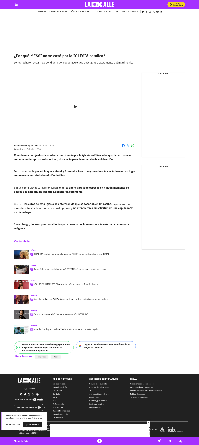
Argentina (42, 357)
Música (33, 250)
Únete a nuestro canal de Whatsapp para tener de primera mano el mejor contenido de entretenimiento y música (46, 347)
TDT (90, 391)
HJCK (55, 397)
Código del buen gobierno (99, 394)
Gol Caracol (57, 391)
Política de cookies (137, 394)
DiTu (54, 401)
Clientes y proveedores (98, 401)
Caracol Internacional (61, 411)
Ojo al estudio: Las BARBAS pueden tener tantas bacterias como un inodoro (71, 299)
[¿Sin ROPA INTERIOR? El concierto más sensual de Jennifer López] (21, 284)
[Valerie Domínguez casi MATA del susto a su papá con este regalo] (21, 329)
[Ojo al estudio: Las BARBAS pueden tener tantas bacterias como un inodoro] (21, 299)
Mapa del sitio (94, 407)
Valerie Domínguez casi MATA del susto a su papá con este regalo (66, 329)
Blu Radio (56, 394)
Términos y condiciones (139, 397)
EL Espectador (58, 404)
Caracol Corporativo (60, 414)
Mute (159, 441)
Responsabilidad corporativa (141, 387)
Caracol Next (58, 418)
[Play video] (74, 106)
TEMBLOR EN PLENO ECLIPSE (106, 11)
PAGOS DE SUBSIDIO (130, 11)
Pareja (33, 265)
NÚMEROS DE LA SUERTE (81, 11)
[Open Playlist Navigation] (184, 441)
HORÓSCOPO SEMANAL (58, 11)
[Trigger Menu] (16, 4)
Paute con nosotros (96, 404)
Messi (55, 357)
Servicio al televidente (98, 384)
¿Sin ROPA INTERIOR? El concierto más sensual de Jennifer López (66, 284)
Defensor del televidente (99, 387)
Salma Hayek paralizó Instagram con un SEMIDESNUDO (61, 314)
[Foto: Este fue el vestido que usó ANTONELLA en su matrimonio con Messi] (21, 269)
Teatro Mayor (58, 407)
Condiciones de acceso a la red (142, 384)
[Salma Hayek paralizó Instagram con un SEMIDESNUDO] (21, 314)
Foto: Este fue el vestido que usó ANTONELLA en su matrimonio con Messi (70, 269)
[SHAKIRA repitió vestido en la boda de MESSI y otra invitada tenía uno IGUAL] (21, 254)
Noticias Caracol (59, 384)
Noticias (33, 295)
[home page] (99, 4)
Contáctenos (94, 397)
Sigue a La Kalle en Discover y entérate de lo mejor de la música (107, 346)
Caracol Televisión (60, 387)
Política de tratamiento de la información (146, 391)
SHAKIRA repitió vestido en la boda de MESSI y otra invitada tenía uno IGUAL (71, 254)
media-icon (99, 441)
